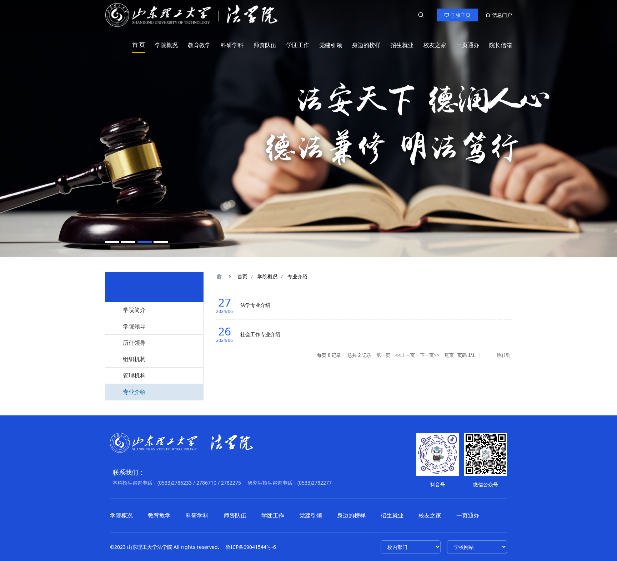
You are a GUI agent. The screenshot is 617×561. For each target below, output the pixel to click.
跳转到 (504, 355)
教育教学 (199, 45)
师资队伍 (265, 45)
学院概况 (166, 45)
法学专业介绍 (255, 305)
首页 (242, 276)
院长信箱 (500, 45)
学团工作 (297, 45)
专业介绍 (297, 276)
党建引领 (330, 45)
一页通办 (467, 45)
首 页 (138, 45)
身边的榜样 (366, 45)
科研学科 (232, 45)
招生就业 (402, 45)
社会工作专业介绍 (260, 334)
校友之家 (434, 45)
